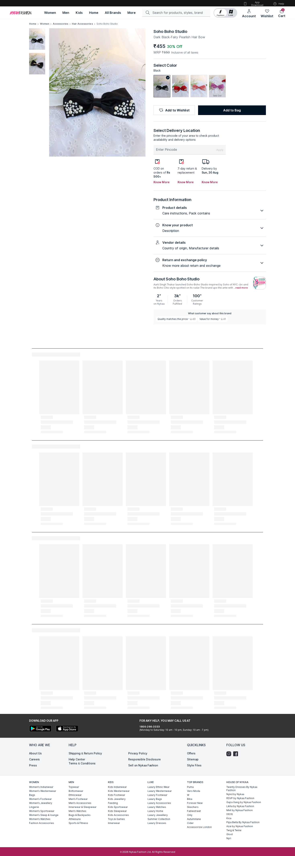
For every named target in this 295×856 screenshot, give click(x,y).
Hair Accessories (82, 23)
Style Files (194, 765)
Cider (190, 823)
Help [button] (281, 3)
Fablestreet (194, 811)
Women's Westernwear (42, 790)
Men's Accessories (80, 802)
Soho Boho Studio (170, 31)
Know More (162, 182)
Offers (191, 753)
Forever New (195, 802)
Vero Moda (193, 790)
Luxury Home (155, 811)
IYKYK (229, 814)
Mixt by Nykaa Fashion (239, 810)
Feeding (113, 802)
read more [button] (241, 287)
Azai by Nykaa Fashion (239, 826)
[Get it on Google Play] (40, 729)
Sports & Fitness (78, 823)
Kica (228, 818)
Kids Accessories (118, 815)
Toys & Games (116, 819)
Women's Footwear (40, 798)
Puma (190, 786)
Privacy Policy (137, 753)
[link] (162, 86)
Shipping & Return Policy (85, 753)
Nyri (228, 838)
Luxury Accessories (159, 802)
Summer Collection (159, 819)
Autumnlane (194, 819)
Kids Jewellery (117, 798)
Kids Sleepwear (117, 811)
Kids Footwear (116, 794)
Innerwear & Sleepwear (83, 807)
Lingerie (34, 807)
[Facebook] (236, 753)
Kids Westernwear (119, 790)
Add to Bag (232, 110)
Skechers (192, 807)
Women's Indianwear (41, 786)
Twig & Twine (233, 830)
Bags (32, 794)
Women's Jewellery (40, 802)
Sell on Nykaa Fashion (143, 765)
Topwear (74, 786)
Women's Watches (39, 819)
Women (44, 23)
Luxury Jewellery (158, 815)
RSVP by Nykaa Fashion (240, 798)
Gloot (229, 834)
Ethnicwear (75, 794)
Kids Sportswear (118, 807)
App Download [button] (257, 4)
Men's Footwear (78, 798)
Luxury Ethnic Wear (159, 786)
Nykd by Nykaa (235, 794)
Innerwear (114, 823)
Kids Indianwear (117, 786)
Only (189, 815)
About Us (35, 753)
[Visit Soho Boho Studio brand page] (259, 283)
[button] (225, 13)
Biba (189, 798)
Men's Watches (77, 811)
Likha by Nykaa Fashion (240, 806)
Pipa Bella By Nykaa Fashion (242, 822)
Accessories (60, 23)
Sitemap (192, 759)
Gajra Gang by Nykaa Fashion (243, 802)
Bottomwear (76, 790)
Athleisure (75, 819)
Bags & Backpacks (80, 815)
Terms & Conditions (82, 763)
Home (32, 23)
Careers (34, 759)
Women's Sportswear (41, 811)
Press (33, 765)
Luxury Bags (155, 798)
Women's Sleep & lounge (43, 815)
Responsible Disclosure (144, 759)
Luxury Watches (157, 807)
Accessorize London (199, 827)
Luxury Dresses (157, 823)
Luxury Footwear (157, 794)
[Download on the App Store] (67, 729)
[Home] (20, 12)
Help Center (77, 759)
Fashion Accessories (41, 823)
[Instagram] (229, 753)
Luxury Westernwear (160, 790)
